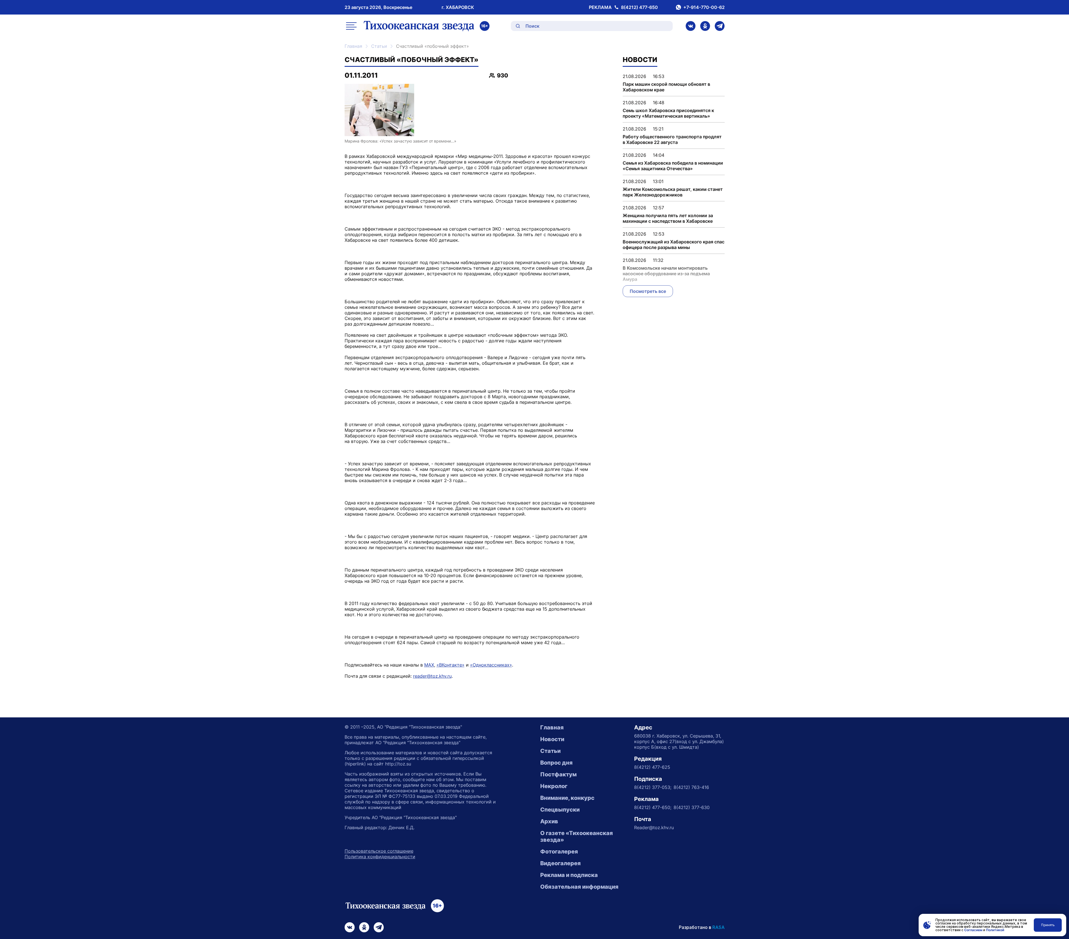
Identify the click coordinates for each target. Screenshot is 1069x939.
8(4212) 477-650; (652, 807)
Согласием (973, 930)
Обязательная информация (579, 886)
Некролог (553, 786)
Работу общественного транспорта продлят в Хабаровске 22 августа (672, 139)
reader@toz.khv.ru (432, 676)
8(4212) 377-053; (652, 787)
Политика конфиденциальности (380, 856)
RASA (718, 927)
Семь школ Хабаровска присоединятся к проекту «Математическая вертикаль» (668, 113)
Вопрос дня (556, 762)
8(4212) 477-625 (652, 767)
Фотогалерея (559, 851)
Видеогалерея (560, 863)
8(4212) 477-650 (639, 7)
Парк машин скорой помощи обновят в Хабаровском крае (666, 87)
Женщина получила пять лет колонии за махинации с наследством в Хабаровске (668, 218)
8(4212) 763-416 (691, 787)
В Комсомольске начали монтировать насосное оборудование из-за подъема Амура (666, 273)
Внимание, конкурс (567, 798)
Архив (549, 821)
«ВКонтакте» (450, 665)
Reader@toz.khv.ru (654, 827)
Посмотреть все (648, 291)
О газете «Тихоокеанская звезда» (576, 836)
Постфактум (558, 774)
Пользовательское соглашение (379, 851)
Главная (353, 46)
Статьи (379, 46)
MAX (429, 665)
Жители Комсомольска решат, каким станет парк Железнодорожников (673, 192)
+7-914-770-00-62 (704, 7)
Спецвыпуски (560, 809)
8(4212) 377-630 (692, 807)
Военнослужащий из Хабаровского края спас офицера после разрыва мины (673, 244)
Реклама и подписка (569, 875)
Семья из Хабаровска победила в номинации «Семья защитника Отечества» (673, 165)
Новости (552, 739)
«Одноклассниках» (491, 665)
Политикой (995, 930)
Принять (1048, 925)
